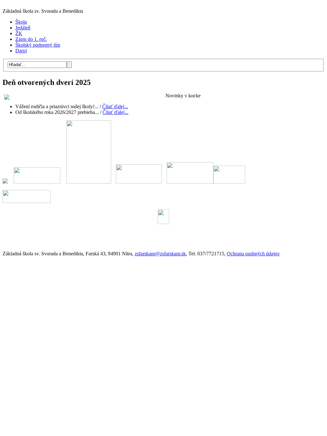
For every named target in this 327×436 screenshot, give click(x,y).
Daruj (21, 50)
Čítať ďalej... (115, 106)
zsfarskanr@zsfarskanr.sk (160, 253)
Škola (21, 22)
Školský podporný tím (37, 45)
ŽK (18, 33)
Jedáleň (22, 27)
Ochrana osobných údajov (253, 253)
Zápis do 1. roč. (31, 39)
